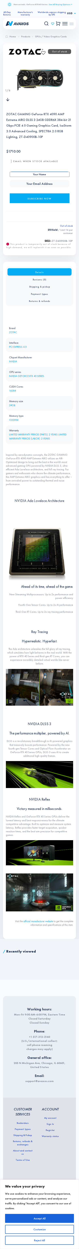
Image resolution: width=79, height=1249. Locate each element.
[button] (42, 51)
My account (50, 1118)
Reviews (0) (39, 279)
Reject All (39, 1240)
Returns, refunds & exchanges (22, 1143)
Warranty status (50, 1136)
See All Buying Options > (60, 4)
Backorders (23, 1123)
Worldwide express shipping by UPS (52, 13)
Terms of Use (23, 1160)
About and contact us (22, 1152)
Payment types (39, 294)
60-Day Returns (7, 13)
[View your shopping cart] (58, 24)
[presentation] (7, 82)
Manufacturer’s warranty (25, 13)
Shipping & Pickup (22, 1135)
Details (39, 272)
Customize (39, 1229)
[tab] (39, 272)
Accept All (40, 1218)
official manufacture (33, 921)
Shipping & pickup (39, 286)
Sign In (50, 1124)
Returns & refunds (39, 301)
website (49, 921)
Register (50, 1130)
